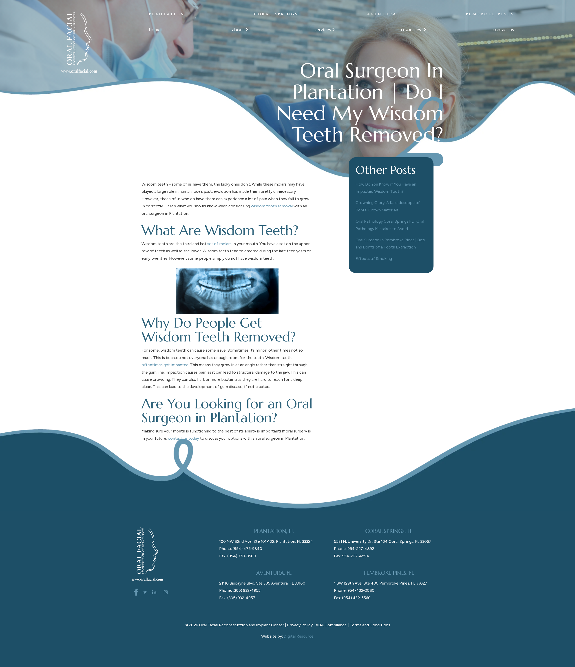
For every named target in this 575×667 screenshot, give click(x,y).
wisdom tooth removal (272, 206)
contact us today (183, 438)
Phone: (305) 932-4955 (240, 590)
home (155, 30)
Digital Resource (299, 636)
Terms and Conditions (370, 625)
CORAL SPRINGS (276, 14)
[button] (237, 29)
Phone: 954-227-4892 (354, 548)
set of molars (219, 243)
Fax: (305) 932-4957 (237, 597)
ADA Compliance (331, 625)
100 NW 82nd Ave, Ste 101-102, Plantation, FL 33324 (266, 541)
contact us (503, 30)
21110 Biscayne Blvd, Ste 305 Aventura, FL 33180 (262, 583)
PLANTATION (167, 14)
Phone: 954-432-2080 (354, 590)
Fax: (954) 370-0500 (237, 556)
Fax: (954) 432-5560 (352, 597)
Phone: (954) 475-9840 (240, 548)
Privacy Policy (300, 625)
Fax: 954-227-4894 (351, 556)
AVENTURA (382, 14)
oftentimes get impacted (165, 364)
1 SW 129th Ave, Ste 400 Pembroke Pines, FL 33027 (380, 583)
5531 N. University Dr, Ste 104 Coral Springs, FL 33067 (382, 541)
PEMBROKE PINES (490, 14)
